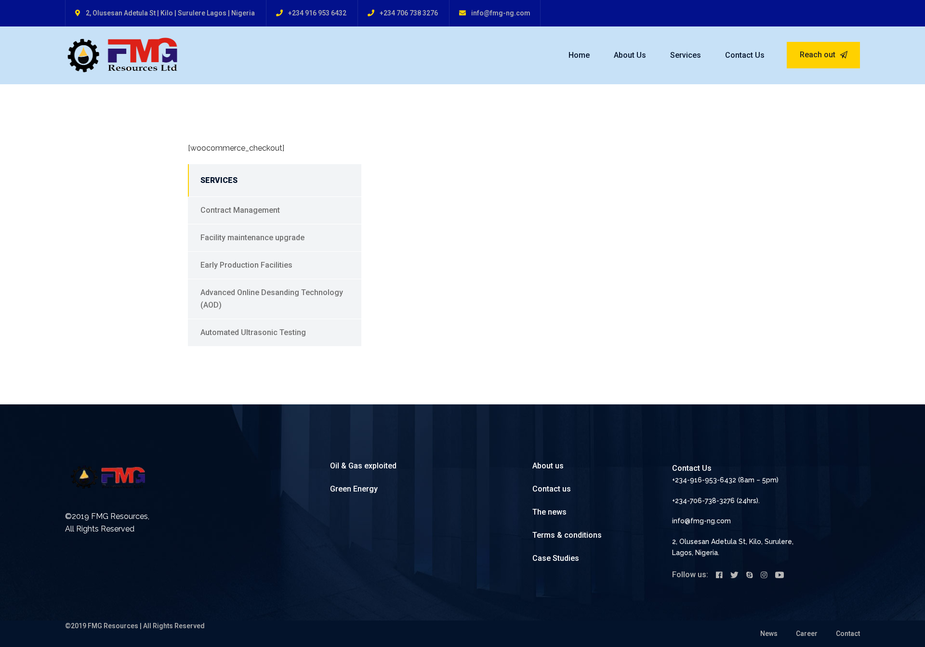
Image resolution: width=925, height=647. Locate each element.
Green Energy (354, 488)
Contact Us (745, 55)
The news (549, 512)
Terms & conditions (567, 535)
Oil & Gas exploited (363, 465)
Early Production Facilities (246, 265)
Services (685, 55)
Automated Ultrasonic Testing (253, 332)
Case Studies (555, 558)
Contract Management (240, 210)
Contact (848, 633)
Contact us (551, 488)
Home (579, 55)
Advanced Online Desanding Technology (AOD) (271, 299)
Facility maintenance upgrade (252, 237)
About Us (630, 55)
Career (807, 633)
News (769, 633)
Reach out (818, 54)
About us (548, 465)
